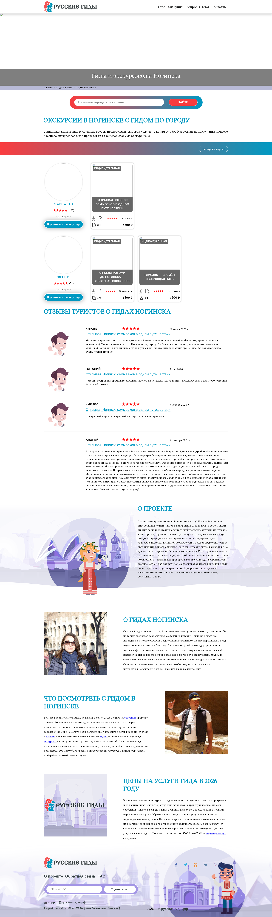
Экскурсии (213, 149)
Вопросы (193, 7)
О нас (160, 7)
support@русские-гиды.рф (67, 902)
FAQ (101, 876)
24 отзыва (173, 291)
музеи (103, 736)
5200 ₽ (128, 225)
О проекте (53, 876)
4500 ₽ (128, 297)
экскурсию (50, 741)
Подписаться (120, 889)
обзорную (130, 717)
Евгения (64, 277)
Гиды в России (64, 87)
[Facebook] (175, 864)
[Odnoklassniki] (195, 864)
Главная (48, 87)
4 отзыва (127, 218)
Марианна (64, 204)
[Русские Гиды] (70, 6)
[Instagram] (215, 864)
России (50, 736)
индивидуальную (216, 833)
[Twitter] (185, 864)
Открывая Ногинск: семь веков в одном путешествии (128, 334)
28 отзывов (126, 291)
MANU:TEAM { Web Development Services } (94, 908)
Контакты (219, 7)
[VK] (205, 864)
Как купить (175, 7)
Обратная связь (80, 876)
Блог (206, 7)
